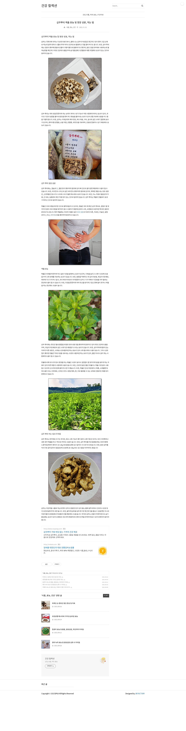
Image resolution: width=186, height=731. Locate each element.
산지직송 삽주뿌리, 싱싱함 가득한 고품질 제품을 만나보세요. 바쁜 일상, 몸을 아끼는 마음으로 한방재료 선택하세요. (75, 536)
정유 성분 (80, 212)
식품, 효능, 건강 (71, 27)
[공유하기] (49, 564)
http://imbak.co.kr (50, 544)
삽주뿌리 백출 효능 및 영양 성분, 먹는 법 (75, 22)
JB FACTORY (140, 694)
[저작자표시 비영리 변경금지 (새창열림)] (64, 564)
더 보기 (106, 595)
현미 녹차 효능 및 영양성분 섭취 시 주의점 (54, 584)
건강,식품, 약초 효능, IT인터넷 (93, 15)
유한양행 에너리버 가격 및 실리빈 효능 (53, 579)
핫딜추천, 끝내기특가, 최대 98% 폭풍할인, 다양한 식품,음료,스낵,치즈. (68, 552)
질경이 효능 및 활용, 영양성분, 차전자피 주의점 (55, 582)
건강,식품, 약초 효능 (51, 662)
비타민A (53, 215)
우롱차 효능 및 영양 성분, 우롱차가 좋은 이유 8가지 (56, 587)
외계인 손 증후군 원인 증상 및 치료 (52, 577)
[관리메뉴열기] (182, 3)
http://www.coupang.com (53, 529)
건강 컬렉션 (50, 659)
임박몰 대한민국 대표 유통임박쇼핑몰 (59, 548)
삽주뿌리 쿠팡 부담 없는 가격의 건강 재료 (60, 532)
